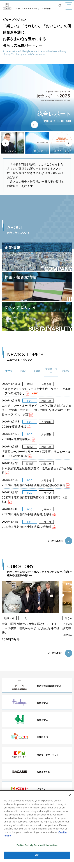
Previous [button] (5, 143)
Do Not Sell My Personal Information (37, 845)
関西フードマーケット (48, 755)
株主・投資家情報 (20, 277)
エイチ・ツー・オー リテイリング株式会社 (32, 8)
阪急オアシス (43, 772)
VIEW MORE (55, 541)
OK (37, 855)
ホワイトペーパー (48, 113)
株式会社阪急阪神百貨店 (49, 685)
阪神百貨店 (42, 720)
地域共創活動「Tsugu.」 (57, 149)
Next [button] (68, 143)
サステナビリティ (20, 307)
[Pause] (34, 124)
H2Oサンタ (42, 737)
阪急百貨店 (42, 702)
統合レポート (16, 150)
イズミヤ (41, 789)
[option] (37, 97)
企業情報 (12, 247)
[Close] (70, 795)
